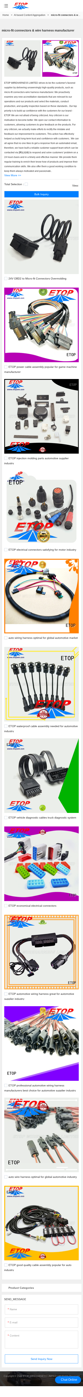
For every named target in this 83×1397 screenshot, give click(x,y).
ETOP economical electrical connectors (32, 905)
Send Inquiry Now (41, 1358)
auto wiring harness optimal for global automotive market (43, 638)
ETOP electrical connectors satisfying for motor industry (42, 549)
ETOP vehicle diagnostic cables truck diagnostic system (42, 817)
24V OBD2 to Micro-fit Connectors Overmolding (37, 278)
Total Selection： (14, 184)
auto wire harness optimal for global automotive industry (42, 1176)
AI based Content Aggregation (29, 15)
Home (6, 15)
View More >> (12, 175)
